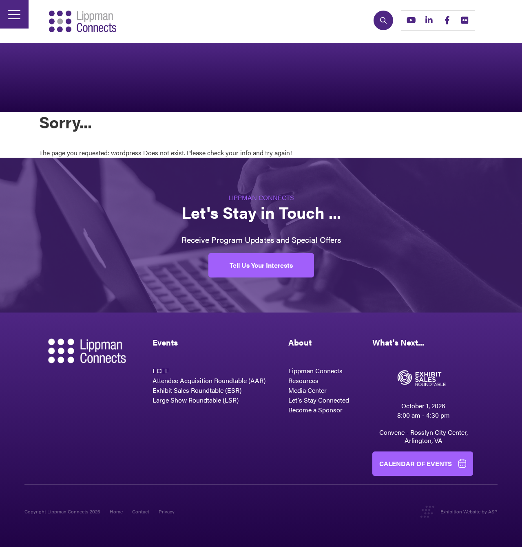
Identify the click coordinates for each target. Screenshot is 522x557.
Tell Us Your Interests (261, 265)
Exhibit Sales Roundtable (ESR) (197, 390)
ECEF (161, 370)
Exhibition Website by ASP (469, 511)
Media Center (307, 390)
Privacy (167, 511)
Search (383, 20)
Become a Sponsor (315, 409)
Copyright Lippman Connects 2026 (62, 511)
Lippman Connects (315, 370)
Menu (14, 14)
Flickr (465, 20)
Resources (303, 380)
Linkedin (429, 20)
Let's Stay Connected (318, 400)
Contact (140, 511)
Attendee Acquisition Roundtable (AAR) (209, 380)
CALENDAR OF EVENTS (415, 463)
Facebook (447, 20)
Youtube (411, 20)
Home (116, 511)
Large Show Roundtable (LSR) (196, 400)
